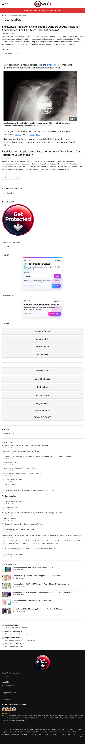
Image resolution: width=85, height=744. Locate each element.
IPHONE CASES (42, 410)
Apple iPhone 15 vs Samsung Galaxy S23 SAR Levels (32, 600)
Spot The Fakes (42, 379)
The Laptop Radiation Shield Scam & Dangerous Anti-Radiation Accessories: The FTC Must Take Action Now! (41, 28)
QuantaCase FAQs (8, 202)
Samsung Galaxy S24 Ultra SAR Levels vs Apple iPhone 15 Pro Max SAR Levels (42, 592)
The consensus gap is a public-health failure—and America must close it (28, 490)
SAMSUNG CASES (42, 417)
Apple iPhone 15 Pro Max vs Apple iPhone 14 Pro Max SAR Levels (37, 609)
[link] (42, 273)
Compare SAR (42, 339)
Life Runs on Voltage (9, 485)
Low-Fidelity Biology (9, 518)
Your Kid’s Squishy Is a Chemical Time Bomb (18, 530)
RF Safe (20, 729)
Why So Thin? (42, 403)
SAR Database (42, 346)
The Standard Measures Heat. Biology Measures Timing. (22, 524)
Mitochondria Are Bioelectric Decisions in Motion (19, 468)
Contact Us (42, 354)
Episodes (27, 272)
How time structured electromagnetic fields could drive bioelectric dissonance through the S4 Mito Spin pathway (42, 535)
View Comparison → (19, 570)
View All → (56, 286)
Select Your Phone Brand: (11, 243)
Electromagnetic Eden (9, 462)
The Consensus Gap (9, 496)
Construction (42, 395)
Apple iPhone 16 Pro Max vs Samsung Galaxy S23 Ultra (33, 567)
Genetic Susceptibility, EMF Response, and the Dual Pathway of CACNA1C (28, 549)
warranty (21, 640)
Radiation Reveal (42, 331)
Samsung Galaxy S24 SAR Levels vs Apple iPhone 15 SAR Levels (37, 576)
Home (4, 15)
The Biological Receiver (10, 507)
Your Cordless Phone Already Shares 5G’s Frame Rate (21, 473)
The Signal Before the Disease (12, 554)
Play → (57, 276)
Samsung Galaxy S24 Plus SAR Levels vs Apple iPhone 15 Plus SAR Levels (41, 584)
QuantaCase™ (42, 370)
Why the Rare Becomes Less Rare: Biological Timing (20, 451)
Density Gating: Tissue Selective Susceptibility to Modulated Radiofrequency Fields (32, 513)
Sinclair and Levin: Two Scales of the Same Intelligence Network (25, 445)
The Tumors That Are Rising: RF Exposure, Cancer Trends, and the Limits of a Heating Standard (36, 457)
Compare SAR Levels (9, 693)
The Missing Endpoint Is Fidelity (13, 501)
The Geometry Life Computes (12, 479)
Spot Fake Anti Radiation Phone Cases (47, 10)
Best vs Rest (43, 387)
